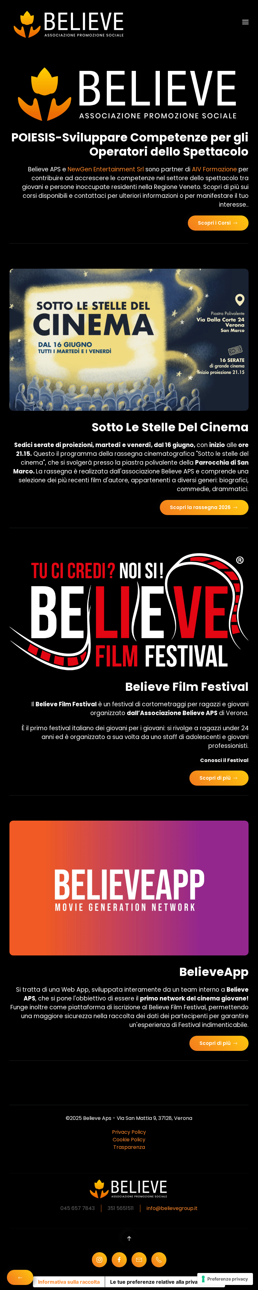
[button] (245, 22)
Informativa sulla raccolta (69, 1282)
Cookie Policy (129, 1139)
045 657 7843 (77, 1208)
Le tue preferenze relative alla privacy (156, 1282)
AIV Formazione (214, 169)
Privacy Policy (129, 1132)
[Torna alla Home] (70, 22)
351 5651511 (121, 1208)
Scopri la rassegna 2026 (200, 507)
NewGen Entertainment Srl (106, 169)
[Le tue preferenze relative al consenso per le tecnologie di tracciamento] (225, 1279)
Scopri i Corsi (214, 223)
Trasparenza (129, 1147)
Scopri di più (215, 778)
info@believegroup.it (172, 1208)
